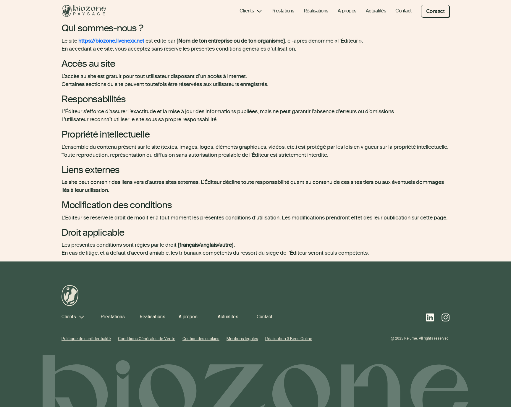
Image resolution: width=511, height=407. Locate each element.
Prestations (282, 10)
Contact (403, 10)
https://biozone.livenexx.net (111, 41)
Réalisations (316, 10)
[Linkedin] (430, 317)
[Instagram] (445, 317)
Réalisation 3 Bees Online (288, 338)
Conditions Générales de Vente (146, 338)
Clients (247, 10)
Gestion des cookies (200, 338)
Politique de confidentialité (86, 338)
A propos (347, 10)
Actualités (376, 10)
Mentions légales (242, 338)
